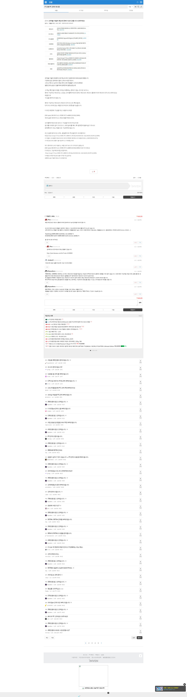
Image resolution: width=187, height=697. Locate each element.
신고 (53, 177)
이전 (93, 197)
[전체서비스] (141, 2)
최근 (47, 637)
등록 (140, 302)
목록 (54, 197)
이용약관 (74, 657)
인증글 (131, 10)
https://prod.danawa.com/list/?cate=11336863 (59, 253)
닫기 (184, 684)
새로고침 (140, 216)
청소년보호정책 (96, 657)
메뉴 (46, 192)
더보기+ (140, 316)
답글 (47, 242)
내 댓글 (81, 10)
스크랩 (139, 177)
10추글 (106, 10)
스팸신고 (58, 177)
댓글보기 (133, 310)
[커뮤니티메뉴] (46, 2)
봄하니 (46, 23)
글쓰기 (141, 7)
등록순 (53, 216)
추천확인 (47, 177)
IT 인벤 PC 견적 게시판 (52, 7)
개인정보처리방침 (84, 657)
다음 (113, 197)
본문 (74, 197)
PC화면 (91, 655)
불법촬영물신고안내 (109, 657)
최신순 (57, 216)
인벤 (50, 2)
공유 (134, 177)
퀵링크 (97, 655)
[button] (90, 350)
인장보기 (50, 192)
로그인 (85, 655)
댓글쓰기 (133, 197)
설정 (102, 655)
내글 (56, 10)
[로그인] (137, 2)
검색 (134, 637)
